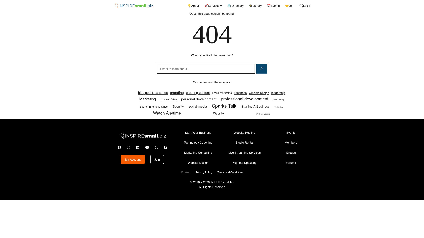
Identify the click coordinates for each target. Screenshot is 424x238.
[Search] (261, 69)
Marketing (147, 98)
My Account (133, 159)
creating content (198, 92)
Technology (279, 107)
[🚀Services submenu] (221, 5)
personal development (198, 98)
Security (178, 106)
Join (157, 159)
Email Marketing (222, 93)
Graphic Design (259, 93)
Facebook (240, 92)
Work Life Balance (263, 114)
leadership (278, 92)
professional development (244, 98)
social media (198, 106)
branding (177, 92)
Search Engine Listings (154, 106)
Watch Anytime (167, 113)
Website (218, 113)
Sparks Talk (224, 105)
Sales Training (278, 99)
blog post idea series (153, 92)
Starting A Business (255, 106)
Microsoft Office (168, 99)
